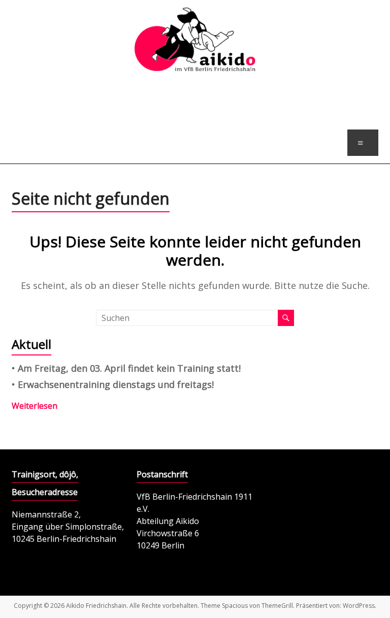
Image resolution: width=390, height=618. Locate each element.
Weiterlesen (34, 405)
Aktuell (31, 344)
